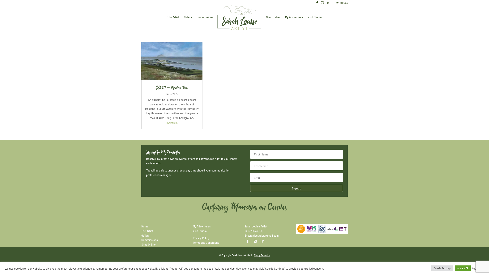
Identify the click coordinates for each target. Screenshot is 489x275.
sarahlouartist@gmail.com (263, 235)
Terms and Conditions (206, 242)
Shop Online (273, 17)
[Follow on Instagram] (255, 241)
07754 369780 (255, 231)
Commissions (205, 17)
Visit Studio (315, 17)
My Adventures (294, 17)
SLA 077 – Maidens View (172, 88)
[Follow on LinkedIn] (263, 241)
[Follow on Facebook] (247, 241)
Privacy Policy (201, 238)
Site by (262, 255)
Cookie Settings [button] (442, 268)
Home (144, 226)
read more (172, 122)
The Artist (173, 17)
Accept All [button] (462, 268)
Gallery (188, 17)
